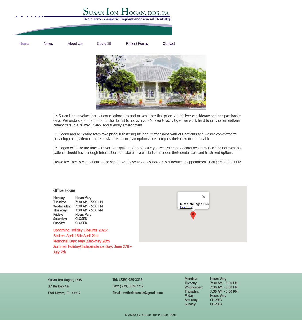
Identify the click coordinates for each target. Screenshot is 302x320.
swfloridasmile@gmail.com (143, 293)
